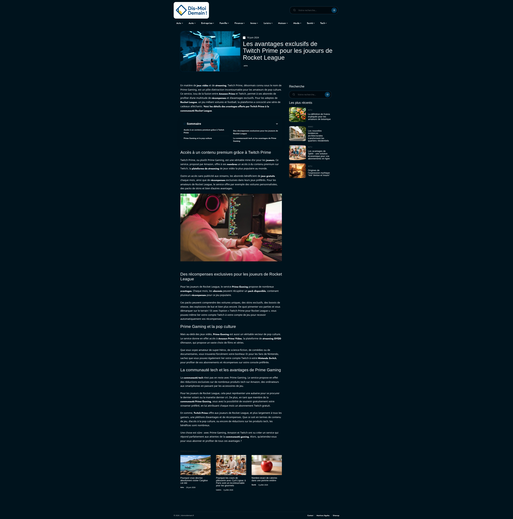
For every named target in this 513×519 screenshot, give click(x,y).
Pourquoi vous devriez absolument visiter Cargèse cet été (194, 480)
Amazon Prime (227, 93)
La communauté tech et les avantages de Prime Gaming (254, 139)
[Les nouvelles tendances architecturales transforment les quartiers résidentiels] (297, 133)
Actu (246, 66)
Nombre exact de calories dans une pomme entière (264, 479)
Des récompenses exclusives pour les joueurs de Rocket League (255, 132)
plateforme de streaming (205, 168)
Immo (310, 126)
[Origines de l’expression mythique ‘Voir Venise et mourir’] (297, 170)
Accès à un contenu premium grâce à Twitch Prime (204, 131)
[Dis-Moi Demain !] (191, 10)
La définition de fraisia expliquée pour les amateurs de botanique (319, 116)
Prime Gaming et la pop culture (198, 138)
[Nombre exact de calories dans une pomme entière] (267, 465)
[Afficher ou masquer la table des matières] (240, 123)
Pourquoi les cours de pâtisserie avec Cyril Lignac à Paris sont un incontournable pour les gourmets (231, 482)
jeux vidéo (202, 85)
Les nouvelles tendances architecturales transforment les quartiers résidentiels (318, 136)
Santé (254, 484)
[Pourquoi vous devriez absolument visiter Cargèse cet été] (195, 465)
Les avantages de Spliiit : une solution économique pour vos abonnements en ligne (319, 155)
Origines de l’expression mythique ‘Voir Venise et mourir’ (319, 173)
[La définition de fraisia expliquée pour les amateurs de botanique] (297, 114)
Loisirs (218, 490)
